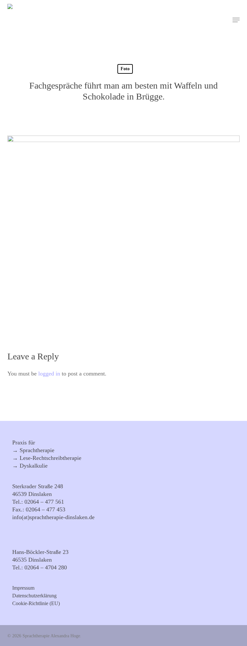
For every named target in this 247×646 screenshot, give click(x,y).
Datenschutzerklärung (34, 595)
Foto (125, 68)
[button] (236, 20)
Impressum (23, 588)
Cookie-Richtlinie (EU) (36, 603)
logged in (49, 373)
